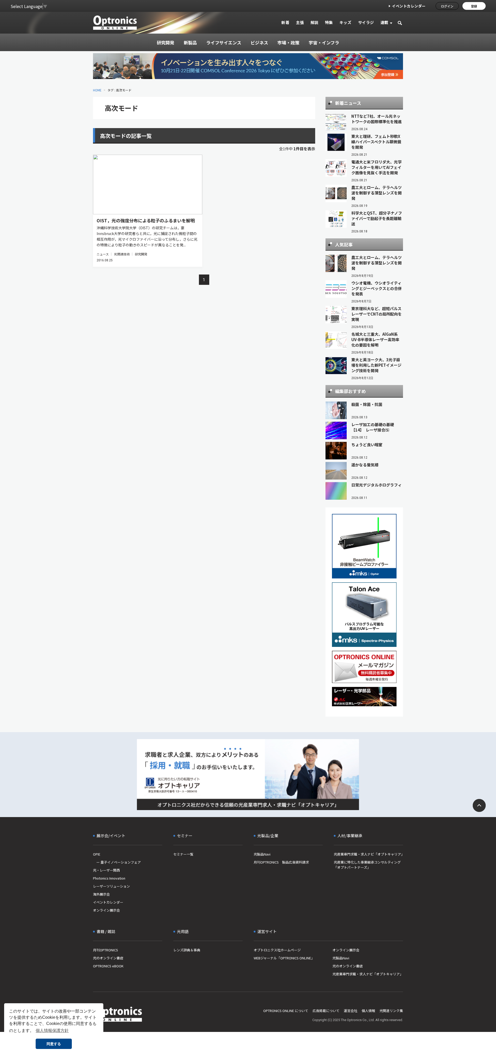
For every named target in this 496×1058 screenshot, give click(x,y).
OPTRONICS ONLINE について (285, 1010)
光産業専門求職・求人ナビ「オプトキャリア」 (368, 854)
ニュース (103, 254)
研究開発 (141, 254)
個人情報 (368, 1010)
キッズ (345, 22)
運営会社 (350, 1010)
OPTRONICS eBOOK (108, 965)
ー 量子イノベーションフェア (117, 862)
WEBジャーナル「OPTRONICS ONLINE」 (284, 957)
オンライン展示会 (106, 910)
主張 (300, 22)
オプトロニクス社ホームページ (277, 949)
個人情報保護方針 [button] (52, 1030)
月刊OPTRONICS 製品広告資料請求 (281, 862)
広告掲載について (326, 1010)
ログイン (447, 6)
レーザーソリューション (111, 886)
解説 (315, 22)
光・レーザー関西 (106, 870)
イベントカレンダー (409, 6)
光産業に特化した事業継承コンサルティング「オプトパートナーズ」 (367, 865)
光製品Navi (262, 854)
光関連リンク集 (391, 1010)
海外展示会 (101, 894)
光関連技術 (122, 254)
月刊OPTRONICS (105, 949)
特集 (329, 22)
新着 (285, 22)
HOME (97, 90)
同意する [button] (54, 1044)
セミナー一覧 (183, 854)
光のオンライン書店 (108, 957)
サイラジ (366, 22)
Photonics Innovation (109, 878)
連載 (385, 22)
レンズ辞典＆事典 (186, 949)
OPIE (96, 854)
